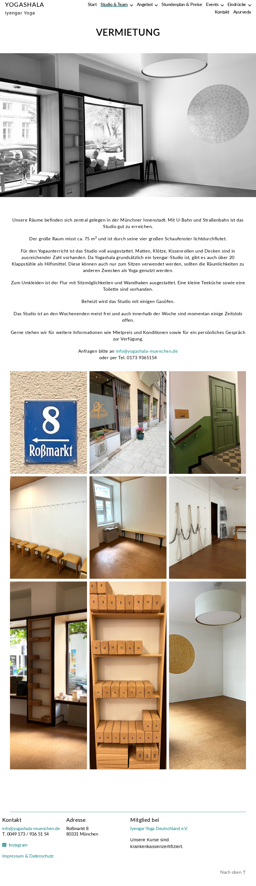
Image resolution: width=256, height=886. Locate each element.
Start (92, 4)
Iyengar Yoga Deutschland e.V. (159, 829)
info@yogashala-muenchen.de (147, 351)
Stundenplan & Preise (182, 4)
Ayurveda (242, 12)
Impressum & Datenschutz (28, 856)
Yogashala (24, 5)
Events (212, 4)
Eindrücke (237, 4)
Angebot (145, 4)
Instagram (17, 845)
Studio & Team (114, 4)
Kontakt (222, 12)
